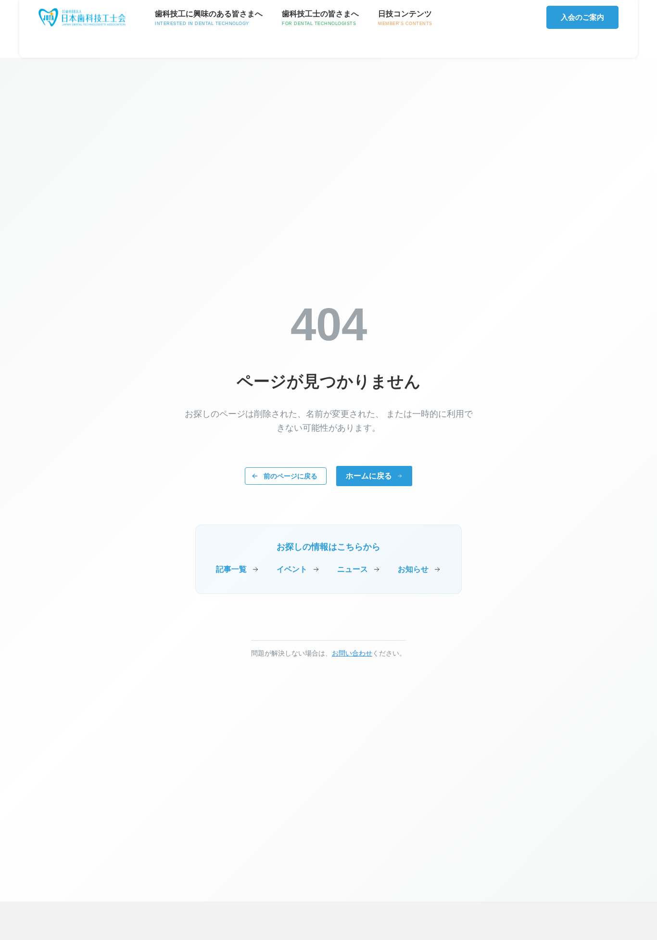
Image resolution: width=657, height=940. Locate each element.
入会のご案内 (582, 17)
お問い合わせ (352, 653)
